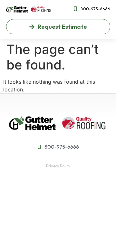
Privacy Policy (58, 165)
